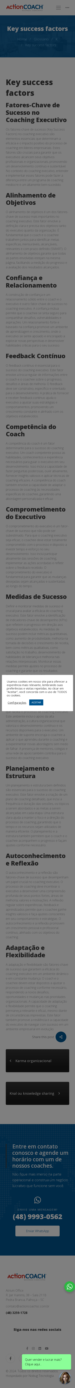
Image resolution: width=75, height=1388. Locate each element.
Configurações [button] (17, 702)
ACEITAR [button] (36, 702)
